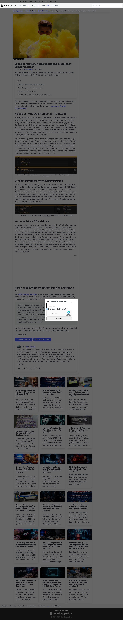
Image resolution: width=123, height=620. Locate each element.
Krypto (34, 5)
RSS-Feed (55, 5)
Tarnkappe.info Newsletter (57, 309)
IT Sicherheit (22, 5)
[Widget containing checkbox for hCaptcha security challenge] (59, 313)
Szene (44, 5)
